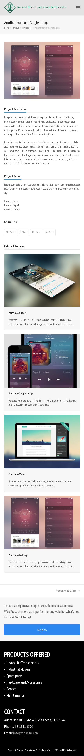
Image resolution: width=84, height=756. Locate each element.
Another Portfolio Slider (66, 590)
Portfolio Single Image (20, 393)
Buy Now (42, 630)
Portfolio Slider (17, 313)
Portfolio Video (16, 474)
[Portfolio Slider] (42, 280)
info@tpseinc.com (26, 733)
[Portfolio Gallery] (42, 522)
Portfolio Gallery (17, 555)
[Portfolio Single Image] (42, 360)
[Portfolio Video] (42, 441)
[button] (78, 8)
